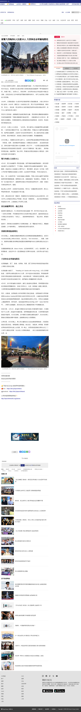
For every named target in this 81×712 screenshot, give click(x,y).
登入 (23, 465)
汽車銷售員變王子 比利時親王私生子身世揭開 (67, 72)
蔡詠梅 (77, 109)
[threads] (50, 676)
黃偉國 (57, 109)
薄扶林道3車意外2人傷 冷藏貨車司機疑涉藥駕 (68, 45)
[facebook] (46, 676)
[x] (53, 676)
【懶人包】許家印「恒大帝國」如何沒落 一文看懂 (67, 92)
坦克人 (10, 470)
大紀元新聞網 (4, 35)
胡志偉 (19, 469)
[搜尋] (80, 12)
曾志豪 (57, 103)
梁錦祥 (64, 106)
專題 (2, 696)
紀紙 (68, 20)
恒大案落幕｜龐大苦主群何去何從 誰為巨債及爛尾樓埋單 (67, 79)
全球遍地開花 (24, 470)
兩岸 (25, 20)
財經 (33, 20)
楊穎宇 (70, 109)
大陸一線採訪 (61, 226)
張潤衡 (69, 113)
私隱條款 (54, 709)
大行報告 (60, 222)
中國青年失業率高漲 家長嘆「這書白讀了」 (67, 50)
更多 (75, 119)
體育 (72, 20)
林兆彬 (57, 113)
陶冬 (56, 119)
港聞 (21, 20)
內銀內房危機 (61, 219)
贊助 (63, 12)
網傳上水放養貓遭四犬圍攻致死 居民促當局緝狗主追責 (68, 48)
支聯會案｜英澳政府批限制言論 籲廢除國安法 (67, 84)
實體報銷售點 (10, 12)
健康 (54, 20)
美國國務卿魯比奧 (27, 469)
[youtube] (57, 676)
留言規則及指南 (4, 461)
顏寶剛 (64, 109)
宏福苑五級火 (61, 230)
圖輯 (22, 696)
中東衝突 (60, 215)
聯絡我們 (40, 709)
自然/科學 (63, 20)
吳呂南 (70, 106)
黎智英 (7, 469)
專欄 (42, 20)
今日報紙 (3, 676)
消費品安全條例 (38, 469)
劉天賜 (70, 103)
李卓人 (4, 470)
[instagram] (43, 676)
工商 (22, 698)
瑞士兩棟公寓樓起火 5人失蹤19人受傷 (66, 60)
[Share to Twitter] (28, 81)
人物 (2, 701)
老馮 (77, 116)
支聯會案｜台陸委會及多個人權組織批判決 (67, 89)
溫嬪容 (62, 119)
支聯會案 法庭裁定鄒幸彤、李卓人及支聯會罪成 (67, 82)
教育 (76, 20)
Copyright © (61, 709)
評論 (46, 20)
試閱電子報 (3, 12)
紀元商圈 (67, 12)
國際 (29, 20)
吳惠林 (57, 116)
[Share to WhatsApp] (32, 81)
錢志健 (57, 106)
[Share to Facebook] (26, 81)
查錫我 (69, 119)
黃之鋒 (13, 469)
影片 (2, 678)
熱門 (18, 20)
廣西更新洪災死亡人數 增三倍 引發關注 (66, 40)
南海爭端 (60, 213)
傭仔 (63, 113)
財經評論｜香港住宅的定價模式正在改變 (67, 86)
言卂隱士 (70, 116)
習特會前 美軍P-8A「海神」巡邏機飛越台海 (67, 58)
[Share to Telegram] (30, 81)
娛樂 (2, 23)
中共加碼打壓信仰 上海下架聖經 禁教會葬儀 (68, 77)
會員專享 (8, 20)
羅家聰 (77, 106)
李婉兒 (64, 116)
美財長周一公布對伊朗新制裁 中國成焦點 (67, 53)
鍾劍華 (64, 103)
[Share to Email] (35, 81)
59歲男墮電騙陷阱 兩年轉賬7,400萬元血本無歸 (67, 94)
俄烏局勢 (60, 217)
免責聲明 (47, 709)
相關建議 (34, 709)
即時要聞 (12, 35)
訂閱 (32, 465)
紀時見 (59, 206)
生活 (50, 20)
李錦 (75, 113)
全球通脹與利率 (62, 208)
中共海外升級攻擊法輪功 (64, 228)
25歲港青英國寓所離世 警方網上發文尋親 (67, 55)
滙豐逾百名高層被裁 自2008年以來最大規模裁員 (68, 74)
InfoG (37, 20)
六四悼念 (16, 470)
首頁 (2, 20)
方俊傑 (77, 103)
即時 (14, 20)
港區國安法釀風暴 (62, 224)
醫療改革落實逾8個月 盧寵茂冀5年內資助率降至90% (68, 43)
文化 (58, 20)
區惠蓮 (57, 122)
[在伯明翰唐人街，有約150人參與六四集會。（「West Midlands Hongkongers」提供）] (24, 58)
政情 (23, 35)
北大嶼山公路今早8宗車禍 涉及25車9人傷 (67, 63)
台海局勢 (60, 211)
